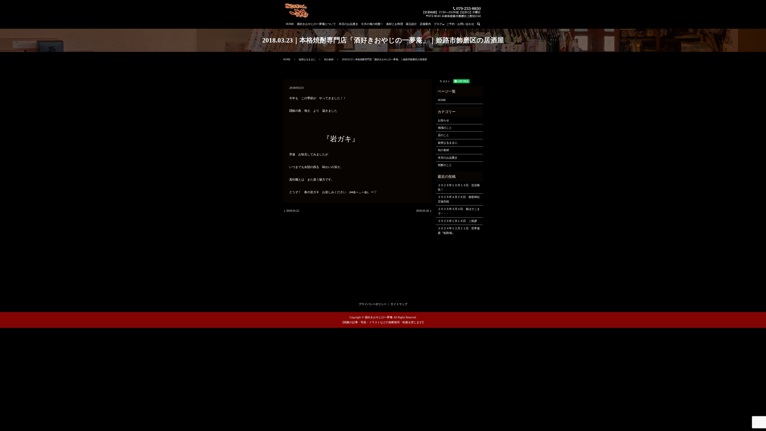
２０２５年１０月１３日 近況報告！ (459, 187)
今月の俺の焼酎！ (372, 24)
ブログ (438, 24)
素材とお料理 (394, 24)
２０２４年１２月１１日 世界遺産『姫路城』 (459, 230)
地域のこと (445, 127)
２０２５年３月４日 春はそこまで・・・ (459, 211)
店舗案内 (425, 24)
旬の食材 (329, 59)
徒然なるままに (307, 59)
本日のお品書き (348, 24)
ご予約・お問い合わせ (460, 24)
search (481, 24)
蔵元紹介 (411, 24)
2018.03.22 (292, 210)
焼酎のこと (445, 165)
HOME (290, 24)
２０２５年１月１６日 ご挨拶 (457, 220)
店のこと (443, 135)
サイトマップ (399, 304)
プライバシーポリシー (373, 304)
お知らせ (443, 120)
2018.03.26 (422, 210)
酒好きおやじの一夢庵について (316, 24)
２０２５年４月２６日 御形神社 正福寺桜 (459, 199)
